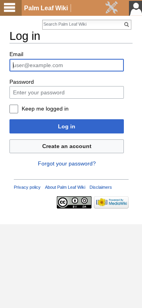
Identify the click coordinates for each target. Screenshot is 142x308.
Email (16, 54)
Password (21, 82)
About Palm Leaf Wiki (65, 187)
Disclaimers (101, 187)
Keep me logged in (45, 108)
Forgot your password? (67, 163)
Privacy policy (27, 187)
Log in (66, 126)
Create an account (67, 146)
